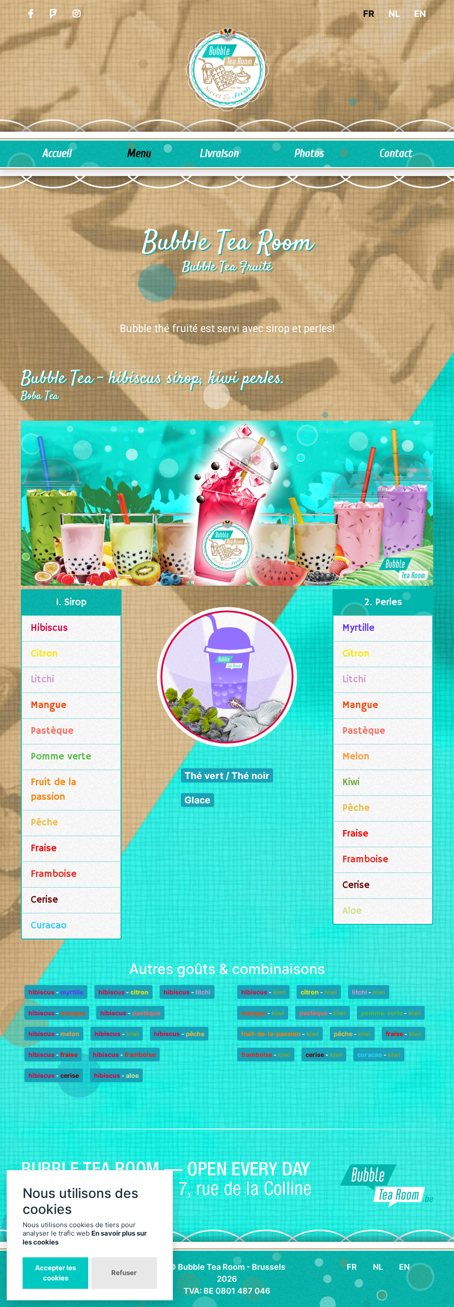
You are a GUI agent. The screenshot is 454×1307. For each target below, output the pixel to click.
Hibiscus (49, 628)
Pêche (44, 823)
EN (420, 13)
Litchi (42, 679)
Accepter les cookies (55, 1273)
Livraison (219, 153)
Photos (309, 153)
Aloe (352, 911)
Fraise (44, 848)
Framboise (54, 874)
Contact (395, 153)
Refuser (124, 1272)
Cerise (44, 900)
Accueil (56, 153)
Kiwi (351, 782)
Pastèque (52, 731)
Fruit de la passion (53, 789)
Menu (139, 153)
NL (394, 13)
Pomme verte (61, 757)
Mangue (49, 705)
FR (368, 13)
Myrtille (358, 628)
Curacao (49, 926)
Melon (355, 757)
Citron (44, 654)
